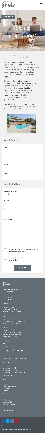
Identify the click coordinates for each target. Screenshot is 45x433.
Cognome (7, 156)
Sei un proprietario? (10, 386)
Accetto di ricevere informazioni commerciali (20, 259)
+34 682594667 (16, 323)
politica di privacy (30, 249)
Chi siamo (6, 388)
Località (7, 200)
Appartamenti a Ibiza (10, 368)
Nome (6, 147)
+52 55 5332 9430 (17, 351)
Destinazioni (8, 17)
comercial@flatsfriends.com (24, 106)
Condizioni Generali (9, 398)
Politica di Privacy (9, 404)
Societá (6, 164)
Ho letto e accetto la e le (23, 250)
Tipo (5, 209)
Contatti (5, 390)
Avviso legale (7, 402)
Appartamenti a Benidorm (12, 370)
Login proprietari (9, 410)
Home (5, 380)
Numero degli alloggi (11, 191)
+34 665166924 (16, 337)
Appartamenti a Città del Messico (14, 372)
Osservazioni (8, 219)
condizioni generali (17, 252)
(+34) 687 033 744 (19, 109)
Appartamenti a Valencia (11, 366)
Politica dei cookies (9, 400)
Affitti (4, 382)
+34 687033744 (16, 311)
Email (6, 173)
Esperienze (6, 384)
